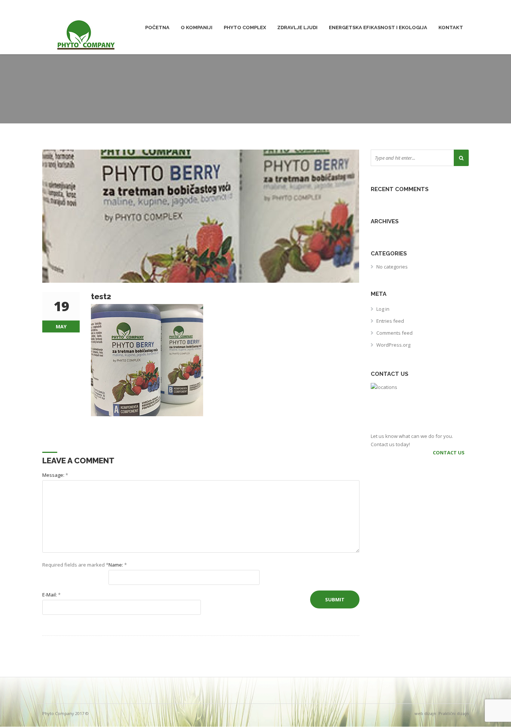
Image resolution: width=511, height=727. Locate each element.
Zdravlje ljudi (297, 27)
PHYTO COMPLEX (245, 27)
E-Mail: (51, 594)
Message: (55, 475)
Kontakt (450, 27)
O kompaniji (196, 27)
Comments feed (394, 332)
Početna (157, 27)
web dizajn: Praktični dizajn (441, 713)
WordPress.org (393, 344)
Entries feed (390, 321)
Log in (382, 309)
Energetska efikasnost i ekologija (378, 27)
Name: (117, 564)
